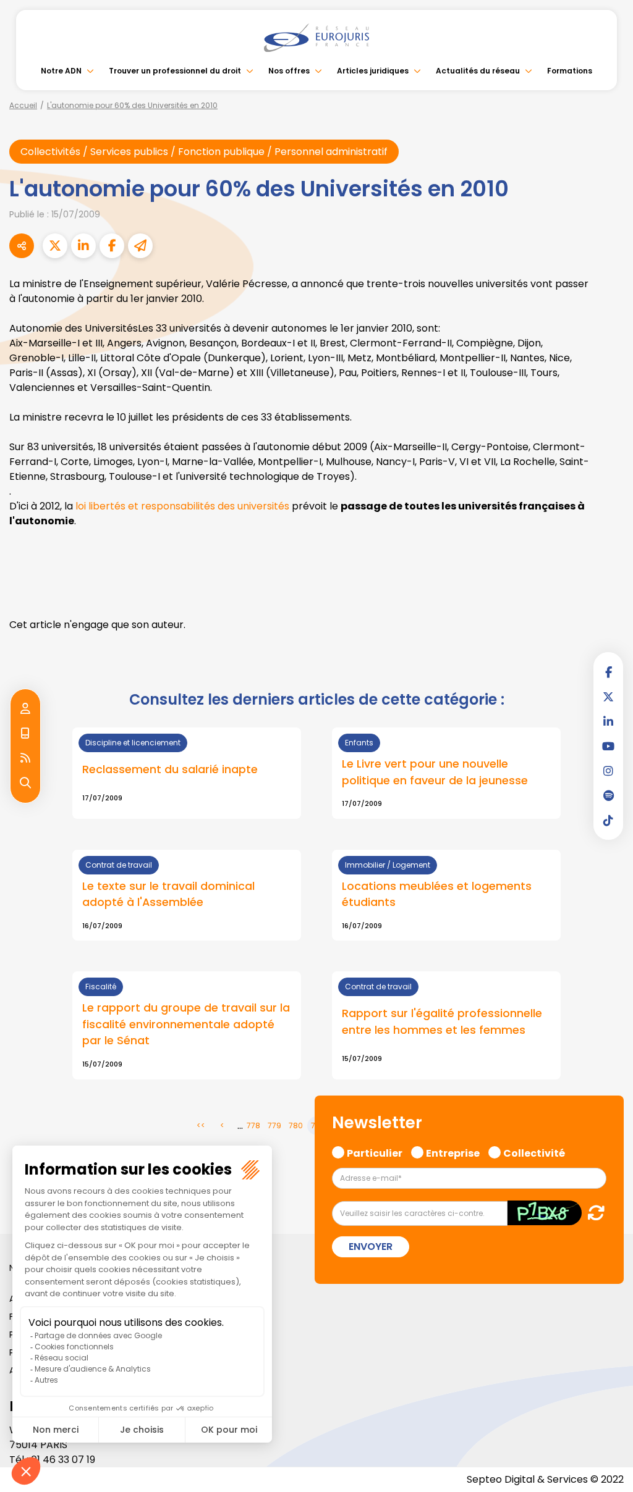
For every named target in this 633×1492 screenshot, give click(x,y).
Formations (569, 70)
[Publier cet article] (55, 245)
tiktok (608, 820)
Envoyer (371, 1246)
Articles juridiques (373, 70)
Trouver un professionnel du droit (175, 70)
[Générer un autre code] (592, 1213)
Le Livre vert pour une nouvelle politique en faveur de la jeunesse (435, 772)
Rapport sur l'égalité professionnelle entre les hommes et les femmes (442, 1021)
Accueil (23, 105)
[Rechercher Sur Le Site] (25, 783)
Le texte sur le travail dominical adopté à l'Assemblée (168, 894)
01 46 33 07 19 (63, 1459)
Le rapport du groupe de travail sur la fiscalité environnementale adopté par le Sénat (186, 1024)
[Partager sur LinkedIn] (83, 245)
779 (274, 1125)
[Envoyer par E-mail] (140, 245)
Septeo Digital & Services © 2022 (545, 1479)
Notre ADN (61, 70)
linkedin (608, 721)
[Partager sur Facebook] (112, 245)
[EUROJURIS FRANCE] (316, 37)
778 (253, 1125)
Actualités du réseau (478, 70)
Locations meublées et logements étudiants (437, 894)
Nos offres (289, 70)
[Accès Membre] (25, 709)
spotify (608, 795)
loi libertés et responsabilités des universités (182, 506)
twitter (608, 696)
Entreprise (453, 1151)
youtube (608, 746)
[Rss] (25, 758)
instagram (608, 771)
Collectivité (534, 1151)
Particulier (374, 1151)
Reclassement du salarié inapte (170, 769)
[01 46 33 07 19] (25, 734)
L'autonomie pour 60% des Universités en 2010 (132, 105)
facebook (608, 672)
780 (296, 1125)
